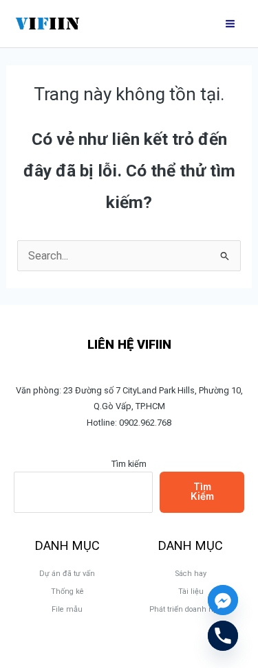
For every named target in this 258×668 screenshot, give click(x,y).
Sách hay (190, 573)
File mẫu (67, 609)
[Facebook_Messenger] (223, 600)
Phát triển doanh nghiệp (191, 609)
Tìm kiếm (129, 464)
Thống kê (67, 591)
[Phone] (223, 636)
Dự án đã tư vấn (67, 573)
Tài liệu (191, 591)
